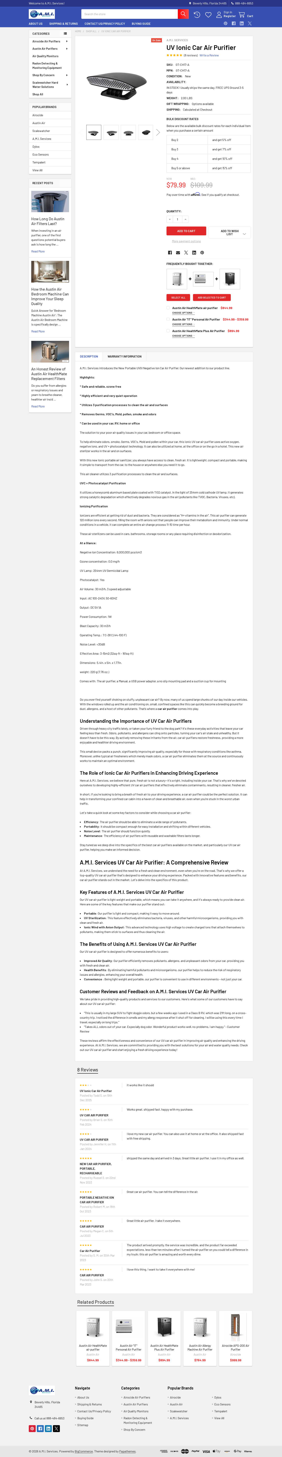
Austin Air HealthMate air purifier (195, 308)
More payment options (186, 241)
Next (158, 132)
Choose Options (182, 312)
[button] (230, 232)
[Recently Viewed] (197, 15)
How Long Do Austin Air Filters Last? (47, 221)
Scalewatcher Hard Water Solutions (45, 85)
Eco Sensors (40, 154)
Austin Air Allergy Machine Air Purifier (199, 1347)
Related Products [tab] (95, 1302)
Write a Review (209, 55)
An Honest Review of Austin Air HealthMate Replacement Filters (49, 374)
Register (230, 16)
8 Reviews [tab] (87, 1069)
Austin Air (38, 123)
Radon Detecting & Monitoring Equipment (47, 65)
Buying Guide (141, 23)
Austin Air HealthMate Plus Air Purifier (198, 331)
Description (89, 356)
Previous (81, 132)
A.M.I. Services (41, 138)
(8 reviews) (191, 55)
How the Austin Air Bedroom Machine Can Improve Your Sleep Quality (50, 296)
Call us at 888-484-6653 (49, 1418)
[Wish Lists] (209, 15)
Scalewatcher (41, 131)
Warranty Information (125, 356)
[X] (249, 23)
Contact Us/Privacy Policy (105, 23)
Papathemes (127, 1451)
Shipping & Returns (63, 23)
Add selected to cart (212, 297)
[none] (120, 80)
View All (37, 170)
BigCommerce (84, 1451)
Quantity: (174, 211)
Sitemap (82, 1425)
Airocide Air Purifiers (46, 41)
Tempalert (38, 162)
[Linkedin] (241, 23)
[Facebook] (233, 23)
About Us (35, 23)
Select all (178, 297)
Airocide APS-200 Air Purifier (235, 1347)
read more (38, 251)
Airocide (37, 115)
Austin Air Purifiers (45, 48)
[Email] (178, 252)
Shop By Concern (43, 75)
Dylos (36, 146)
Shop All (37, 94)
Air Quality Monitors (45, 56)
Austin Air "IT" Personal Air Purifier (196, 319)
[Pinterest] (225, 23)
